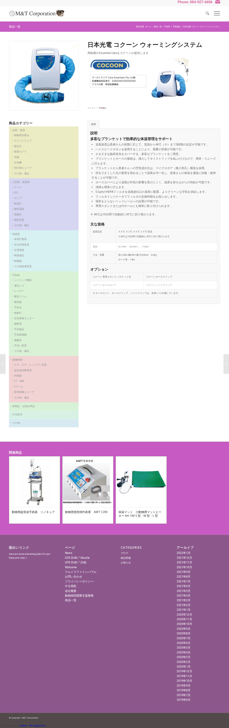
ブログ (124, 553)
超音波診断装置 (23, 370)
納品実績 (126, 557)
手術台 (18, 307)
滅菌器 (18, 340)
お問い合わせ (73, 576)
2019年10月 (184, 680)
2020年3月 (184, 657)
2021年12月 (184, 557)
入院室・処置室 (21, 182)
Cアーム (18, 386)
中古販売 (17, 414)
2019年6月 (184, 699)
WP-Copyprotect (37, 725)
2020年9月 (184, 628)
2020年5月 (184, 647)
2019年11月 (184, 676)
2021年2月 (184, 605)
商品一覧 (14, 27)
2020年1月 (184, 666)
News (68, 553)
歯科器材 (19, 208)
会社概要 (70, 591)
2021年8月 (184, 576)
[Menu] (215, 13)
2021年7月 (184, 581)
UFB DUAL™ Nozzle (77, 557)
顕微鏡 (18, 260)
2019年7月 (184, 695)
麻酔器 (18, 323)
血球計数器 (20, 239)
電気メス (19, 285)
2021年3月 (184, 600)
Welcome (71, 567)
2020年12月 (184, 614)
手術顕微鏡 (20, 334)
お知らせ (126, 562)
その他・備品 (21, 225)
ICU (16, 192)
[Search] (207, 13)
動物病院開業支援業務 (79, 595)
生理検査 (19, 250)
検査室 (16, 234)
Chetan (23, 725)
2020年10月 (184, 624)
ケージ (18, 187)
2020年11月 (184, 619)
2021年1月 (184, 609)
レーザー (19, 291)
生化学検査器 (21, 244)
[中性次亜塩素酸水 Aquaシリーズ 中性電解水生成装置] (226, 364)
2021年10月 (184, 567)
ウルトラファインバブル (80, 572)
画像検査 (17, 359)
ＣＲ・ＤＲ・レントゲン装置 (30, 364)
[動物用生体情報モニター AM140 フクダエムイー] (3, 364)
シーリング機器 (23, 280)
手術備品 (19, 329)
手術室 (16, 275)
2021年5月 (184, 591)
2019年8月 (184, 690)
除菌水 (18, 214)
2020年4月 (184, 652)
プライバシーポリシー (79, 581)
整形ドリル (20, 296)
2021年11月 (184, 562)
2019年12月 (184, 671)
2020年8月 (184, 633)
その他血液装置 (23, 266)
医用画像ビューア (24, 392)
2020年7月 (184, 638)
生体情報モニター (24, 318)
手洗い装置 (20, 345)
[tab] (93, 124)
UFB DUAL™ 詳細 (75, 562)
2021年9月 (184, 572)
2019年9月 (184, 685)
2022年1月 (184, 553)
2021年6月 (184, 586)
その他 (16, 422)
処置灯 (18, 203)
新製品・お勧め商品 (23, 406)
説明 (93, 124)
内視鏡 (18, 375)
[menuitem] (207, 13)
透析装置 (19, 219)
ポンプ (18, 198)
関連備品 (19, 255)
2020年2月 (184, 662)
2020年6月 (184, 643)
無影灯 (18, 312)
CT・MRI (19, 381)
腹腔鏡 (18, 302)
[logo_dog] (36, 13)
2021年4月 (184, 595)
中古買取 (70, 586)
